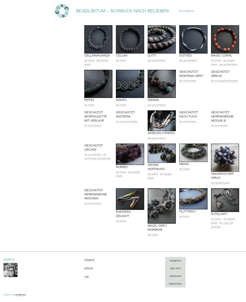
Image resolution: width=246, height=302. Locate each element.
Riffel (89, 100)
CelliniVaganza (97, 55)
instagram (89, 259)
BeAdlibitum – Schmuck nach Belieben (122, 10)
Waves (121, 100)
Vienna (153, 100)
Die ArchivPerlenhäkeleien (224, 80)
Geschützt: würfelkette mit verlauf (95, 116)
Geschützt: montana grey (191, 74)
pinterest (88, 268)
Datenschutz (175, 283)
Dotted (185, 55)
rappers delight (123, 214)
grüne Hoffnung (156, 167)
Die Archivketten (187, 80)
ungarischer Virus (222, 176)
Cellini (121, 55)
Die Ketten (89, 60)
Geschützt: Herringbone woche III (222, 116)
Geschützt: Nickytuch (188, 114)
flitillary (219, 214)
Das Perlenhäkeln (157, 60)
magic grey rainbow (157, 228)
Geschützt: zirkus (220, 74)
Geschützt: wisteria (125, 114)
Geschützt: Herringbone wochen (95, 194)
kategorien (175, 260)
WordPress (20, 294)
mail (86, 276)
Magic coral (221, 55)
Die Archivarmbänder (127, 121)
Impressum (175, 276)
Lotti (152, 55)
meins (184, 164)
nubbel (122, 167)
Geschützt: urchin (93, 147)
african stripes (161, 133)
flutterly (187, 211)
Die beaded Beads (220, 183)
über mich (175, 268)
